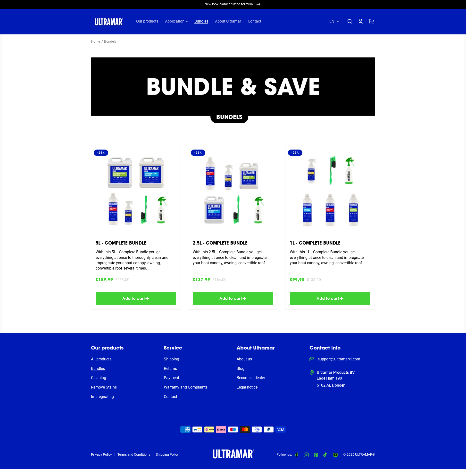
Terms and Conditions (133, 454)
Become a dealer (251, 377)
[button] (351, 21)
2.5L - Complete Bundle (220, 243)
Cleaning (98, 377)
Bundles (98, 368)
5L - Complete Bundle (121, 243)
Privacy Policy (101, 454)
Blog (240, 368)
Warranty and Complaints (186, 387)
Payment (171, 377)
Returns (170, 368)
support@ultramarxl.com (338, 359)
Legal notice (247, 387)
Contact (170, 396)
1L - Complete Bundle (315, 243)
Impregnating (102, 396)
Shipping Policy (167, 454)
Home (95, 41)
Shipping (171, 359)
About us (244, 359)
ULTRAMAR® (365, 454)
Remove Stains (104, 387)
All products (101, 359)
